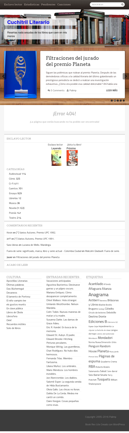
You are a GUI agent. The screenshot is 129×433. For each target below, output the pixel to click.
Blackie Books (105, 304)
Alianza (106, 288)
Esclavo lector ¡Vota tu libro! (64, 144)
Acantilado (96, 283)
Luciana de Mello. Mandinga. (36, 245)
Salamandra (94, 371)
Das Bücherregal (15, 289)
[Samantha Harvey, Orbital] (56, 165)
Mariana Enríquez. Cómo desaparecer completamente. (61, 294)
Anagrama (99, 294)
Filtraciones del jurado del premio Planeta (72, 61)
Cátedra (109, 309)
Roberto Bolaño (103, 367)
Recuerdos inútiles (16, 324)
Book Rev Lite (92, 424)
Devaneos (11, 292)
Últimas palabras (15, 285)
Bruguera (93, 309)
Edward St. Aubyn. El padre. (60, 335)
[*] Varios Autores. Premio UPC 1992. (36, 232)
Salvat (103, 371)
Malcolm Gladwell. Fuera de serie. (102, 251)
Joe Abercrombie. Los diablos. (61, 378)
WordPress (119, 424)
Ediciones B (98, 321)
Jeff (9, 239)
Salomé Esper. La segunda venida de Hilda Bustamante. (63, 383)
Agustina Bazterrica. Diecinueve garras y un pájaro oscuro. (63, 286)
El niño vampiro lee (16, 300)
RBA (92, 366)
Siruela (103, 375)
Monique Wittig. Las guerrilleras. (63, 347)
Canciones (64, 4)
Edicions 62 (113, 322)
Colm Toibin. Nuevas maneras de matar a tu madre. (63, 313)
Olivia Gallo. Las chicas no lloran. (63, 389)
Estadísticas (31, 4)
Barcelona (103, 300)
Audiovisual (15, 174)
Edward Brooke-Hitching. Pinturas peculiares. (59, 341)
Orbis (114, 342)
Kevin (9, 232)
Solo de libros (13, 328)
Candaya (101, 309)
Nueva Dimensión (103, 342)
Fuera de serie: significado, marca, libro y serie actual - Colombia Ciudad (44, 251)
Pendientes (48, 4)
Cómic (12, 178)
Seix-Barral (112, 371)
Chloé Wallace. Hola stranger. (61, 300)
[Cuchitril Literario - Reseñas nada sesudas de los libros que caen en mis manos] (111, 19)
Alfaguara (95, 288)
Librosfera (11, 316)
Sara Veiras (12, 245)
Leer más (112, 90)
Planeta (103, 351)
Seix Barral (94, 375)
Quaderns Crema (109, 361)
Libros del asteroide (105, 333)
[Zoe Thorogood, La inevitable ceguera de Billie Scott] (72, 165)
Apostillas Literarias (17, 281)
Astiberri (94, 300)
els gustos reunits (16, 304)
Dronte (102, 316)
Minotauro (93, 338)
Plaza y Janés (113, 351)
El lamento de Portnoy (18, 296)
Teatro (12, 218)
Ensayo (13, 193)
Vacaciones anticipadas (58, 281)
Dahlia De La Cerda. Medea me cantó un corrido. (62, 395)
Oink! (9, 320)
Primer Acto (93, 356)
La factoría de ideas (102, 330)
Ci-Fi (11, 183)
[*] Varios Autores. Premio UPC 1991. (34, 239)
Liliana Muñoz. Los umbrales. (61, 366)
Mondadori (105, 337)
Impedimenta (105, 326)
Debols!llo (111, 312)
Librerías (13, 198)
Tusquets (103, 379)
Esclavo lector (13, 4)
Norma (92, 342)
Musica (12, 203)
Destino (93, 316)
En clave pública (14, 308)
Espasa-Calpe (93, 326)
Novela (12, 208)
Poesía (12, 213)
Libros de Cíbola (14, 312)
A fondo (107, 284)
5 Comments (57, 90)
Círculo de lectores (97, 312)
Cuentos (13, 188)
